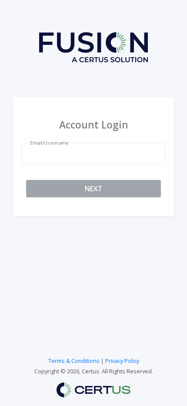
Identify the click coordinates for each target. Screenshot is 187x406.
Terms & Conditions (74, 361)
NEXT (94, 188)
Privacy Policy (122, 361)
